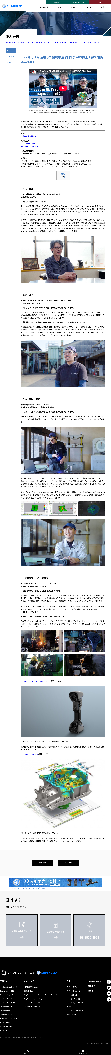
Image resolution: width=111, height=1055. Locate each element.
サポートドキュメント (74, 991)
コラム (89, 7)
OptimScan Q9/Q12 (7, 991)
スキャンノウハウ (77, 1003)
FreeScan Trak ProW (7, 1003)
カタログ (100, 2)
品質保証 (74, 995)
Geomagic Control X (29, 146)
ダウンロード (71, 1007)
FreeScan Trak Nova (7, 999)
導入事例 (74, 7)
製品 (59, 7)
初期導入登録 (71, 1014)
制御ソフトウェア (77, 1011)
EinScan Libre (5, 1030)
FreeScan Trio (5, 1011)
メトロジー (10, 50)
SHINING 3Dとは (44, 7)
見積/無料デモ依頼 (78, 2)
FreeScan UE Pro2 (6, 1014)
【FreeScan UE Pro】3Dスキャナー (35, 681)
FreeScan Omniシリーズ (8, 987)
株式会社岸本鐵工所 (28, 136)
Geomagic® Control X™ (32, 1007)
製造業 (9, 62)
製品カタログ (68, 863)
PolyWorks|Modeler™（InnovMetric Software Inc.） (42, 995)
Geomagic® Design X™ (32, 1003)
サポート (104, 7)
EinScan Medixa (5, 1022)
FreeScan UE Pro (28, 143)
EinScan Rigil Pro (6, 1026)
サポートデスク (72, 987)
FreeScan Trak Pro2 (7, 1007)
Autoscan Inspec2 (6, 995)
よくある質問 (75, 999)
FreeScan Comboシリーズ (9, 1018)
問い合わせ (57, 2)
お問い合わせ (42, 863)
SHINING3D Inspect (31, 987)
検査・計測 (10, 56)
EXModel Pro (28, 991)
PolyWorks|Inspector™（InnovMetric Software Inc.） (43, 999)
